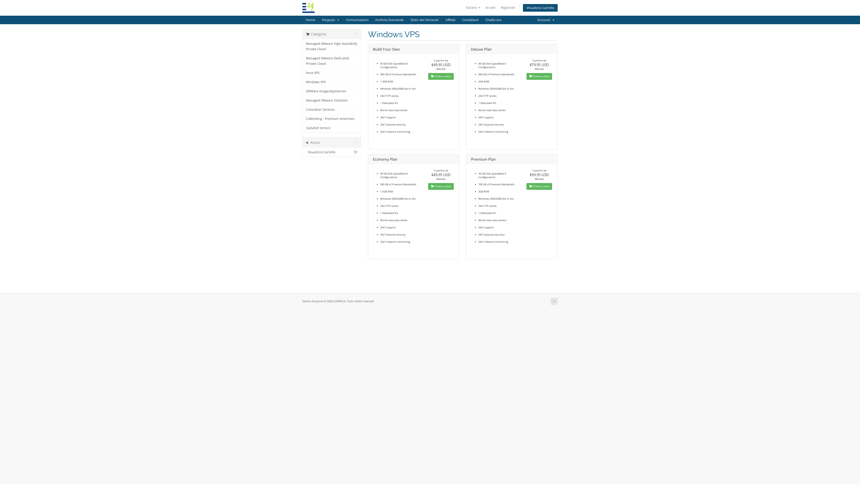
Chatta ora (493, 20)
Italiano (472, 7)
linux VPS (313, 73)
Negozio (329, 20)
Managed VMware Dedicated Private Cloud (327, 61)
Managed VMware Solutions (327, 100)
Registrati (508, 7)
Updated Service (318, 128)
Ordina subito (442, 76)
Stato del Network (425, 20)
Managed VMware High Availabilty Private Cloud (331, 46)
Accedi (490, 7)
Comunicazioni (357, 20)
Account (544, 20)
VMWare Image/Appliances (326, 91)
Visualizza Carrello (540, 8)
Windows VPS (316, 82)
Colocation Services (320, 110)
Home (310, 20)
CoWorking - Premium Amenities (330, 119)
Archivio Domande (389, 20)
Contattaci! (470, 20)
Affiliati (450, 20)
